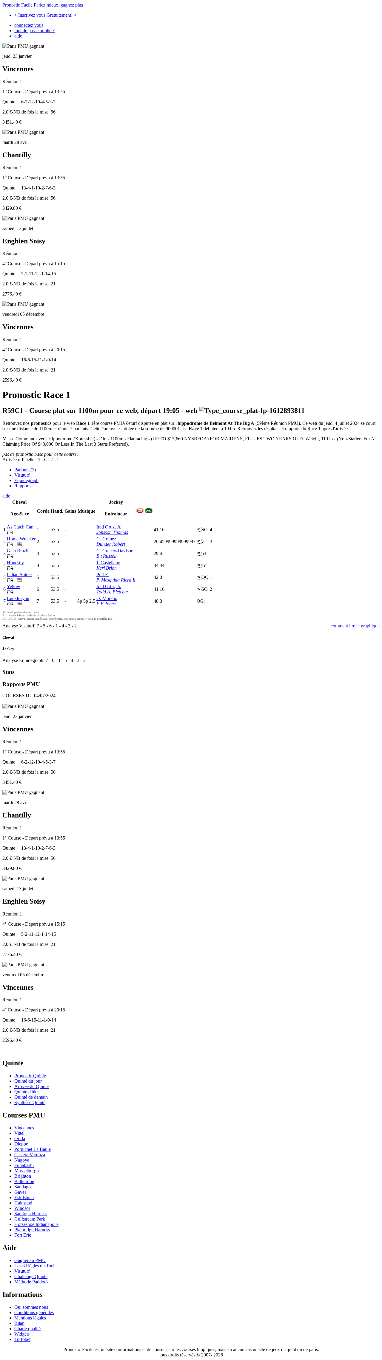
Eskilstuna (24, 1197)
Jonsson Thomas (112, 532)
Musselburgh (26, 1170)
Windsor (22, 1208)
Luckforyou (18, 598)
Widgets (22, 1333)
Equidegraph (26, 480)
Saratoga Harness (30, 1213)
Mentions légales (30, 1317)
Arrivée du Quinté (31, 1086)
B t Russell (106, 556)
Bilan (19, 1323)
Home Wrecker (21, 538)
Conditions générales (34, 1312)
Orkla (19, 1138)
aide (18, 35)
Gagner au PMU (30, 1260)
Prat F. (102, 574)
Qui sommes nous (31, 1307)
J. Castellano (108, 562)
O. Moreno (106, 598)
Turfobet (22, 1339)
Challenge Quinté (30, 1276)
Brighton (22, 1176)
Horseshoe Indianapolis (36, 1224)
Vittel (19, 1133)
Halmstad (23, 1202)
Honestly (15, 562)
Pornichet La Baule (32, 1149)
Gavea (20, 1192)
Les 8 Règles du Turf (34, 1265)
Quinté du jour (28, 1081)
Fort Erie (22, 1235)
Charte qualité (27, 1328)
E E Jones (105, 603)
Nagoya (21, 1159)
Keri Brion (106, 568)
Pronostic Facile (42, 4)
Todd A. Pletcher (112, 591)
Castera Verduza (29, 1154)
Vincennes (24, 1127)
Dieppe (21, 1143)
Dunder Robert (110, 544)
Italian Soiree (19, 574)
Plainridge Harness (32, 1229)
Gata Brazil (17, 550)
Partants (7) (25, 469)
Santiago (22, 1186)
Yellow (13, 586)
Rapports (22, 485)
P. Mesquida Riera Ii (115, 579)
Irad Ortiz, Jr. (108, 526)
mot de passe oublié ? (34, 30)
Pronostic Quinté (30, 1075)
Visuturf (22, 475)
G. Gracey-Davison (114, 550)
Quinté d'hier (26, 1091)
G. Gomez (106, 538)
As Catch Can (20, 526)
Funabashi (24, 1165)
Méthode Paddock (31, 1281)
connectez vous (28, 25)
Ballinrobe (24, 1181)
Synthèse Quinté (29, 1102)
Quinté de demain (31, 1097)
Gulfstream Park (29, 1218)
